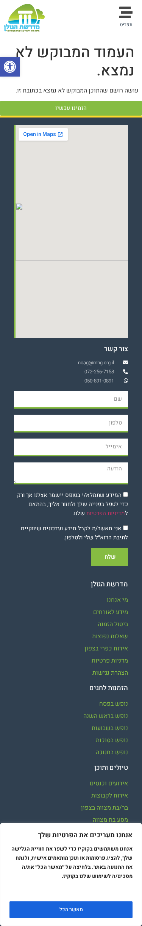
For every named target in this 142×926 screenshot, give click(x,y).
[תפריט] (126, 12)
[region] (71, 874)
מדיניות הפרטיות (105, 513)
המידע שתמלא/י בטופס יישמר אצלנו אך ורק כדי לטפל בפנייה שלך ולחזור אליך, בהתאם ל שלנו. (72, 504)
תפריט (126, 24)
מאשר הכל (71, 909)
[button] (10, 67)
